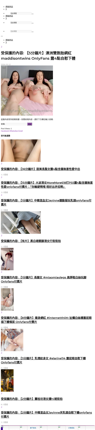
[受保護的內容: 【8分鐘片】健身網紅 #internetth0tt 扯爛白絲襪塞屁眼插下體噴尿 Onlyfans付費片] (7, 310)
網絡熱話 (9, 7)
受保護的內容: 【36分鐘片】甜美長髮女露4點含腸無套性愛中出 (40, 169)
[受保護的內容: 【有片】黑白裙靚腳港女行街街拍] (21, 233)
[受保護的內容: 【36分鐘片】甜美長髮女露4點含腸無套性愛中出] (21, 161)
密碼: (3, 124)
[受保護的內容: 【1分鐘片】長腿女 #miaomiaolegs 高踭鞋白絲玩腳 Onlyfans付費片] (7, 269)
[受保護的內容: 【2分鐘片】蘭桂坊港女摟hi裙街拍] (7, 391)
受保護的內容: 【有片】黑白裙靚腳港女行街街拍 (31, 241)
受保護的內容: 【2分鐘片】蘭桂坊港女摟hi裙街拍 (32, 399)
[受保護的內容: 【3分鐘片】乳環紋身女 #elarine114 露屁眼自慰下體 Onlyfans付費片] (12, 350)
